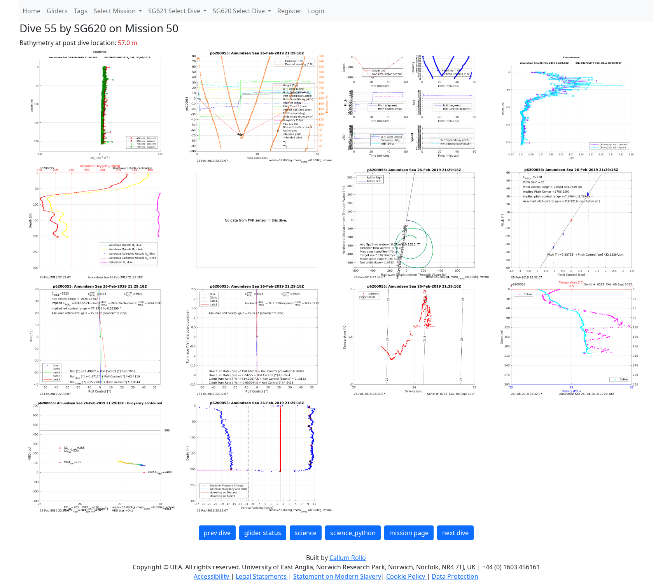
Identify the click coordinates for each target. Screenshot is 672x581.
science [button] (306, 533)
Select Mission (115, 11)
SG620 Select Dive (239, 11)
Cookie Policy (406, 576)
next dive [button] (455, 533)
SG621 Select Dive (175, 11)
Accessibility (212, 576)
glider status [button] (262, 533)
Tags (81, 11)
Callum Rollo (347, 557)
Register (289, 11)
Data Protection (455, 576)
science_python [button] (353, 533)
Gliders (57, 11)
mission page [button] (409, 533)
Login (316, 11)
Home (31, 11)
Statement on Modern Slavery (337, 576)
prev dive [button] (217, 533)
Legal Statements (262, 576)
